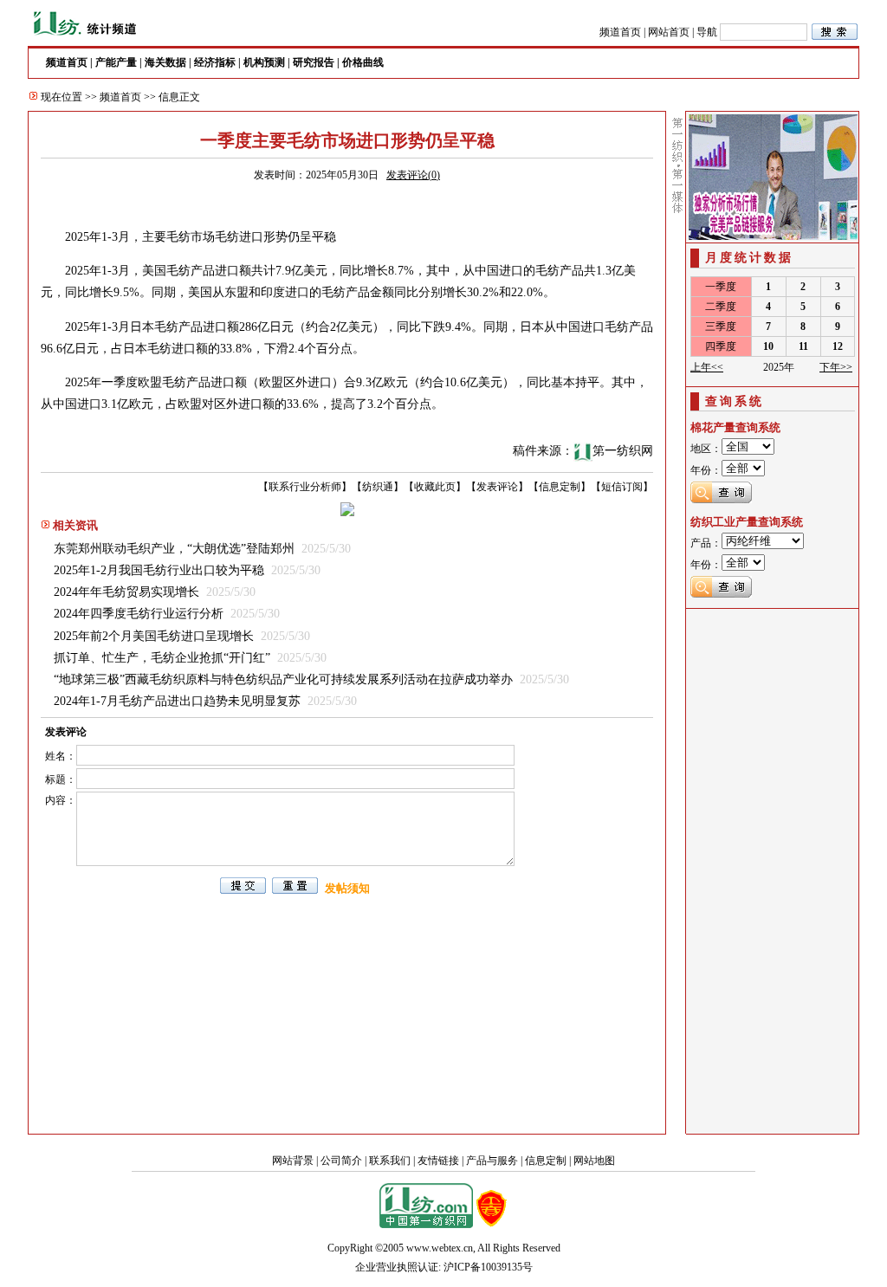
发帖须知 (347, 888)
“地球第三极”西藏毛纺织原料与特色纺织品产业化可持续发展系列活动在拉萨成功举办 (283, 679)
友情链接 (438, 1160)
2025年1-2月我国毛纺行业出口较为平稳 (159, 570)
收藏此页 (435, 487)
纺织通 (377, 487)
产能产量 (116, 62)
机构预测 (264, 62)
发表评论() (413, 175)
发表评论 (497, 487)
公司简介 (341, 1160)
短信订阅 (622, 487)
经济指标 (215, 62)
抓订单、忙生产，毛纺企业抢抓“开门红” (162, 657)
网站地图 (594, 1160)
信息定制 (559, 487)
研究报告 (313, 62)
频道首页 (620, 32)
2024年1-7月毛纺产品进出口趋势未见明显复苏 (177, 701)
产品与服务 (492, 1160)
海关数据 (165, 62)
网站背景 (293, 1160)
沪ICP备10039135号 (488, 1267)
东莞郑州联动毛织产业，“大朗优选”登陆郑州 (174, 548)
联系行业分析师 (305, 487)
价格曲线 (363, 62)
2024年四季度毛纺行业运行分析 (138, 613)
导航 (706, 32)
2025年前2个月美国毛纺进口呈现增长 (154, 636)
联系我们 (390, 1160)
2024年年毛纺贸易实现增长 (126, 591)
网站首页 (669, 32)
